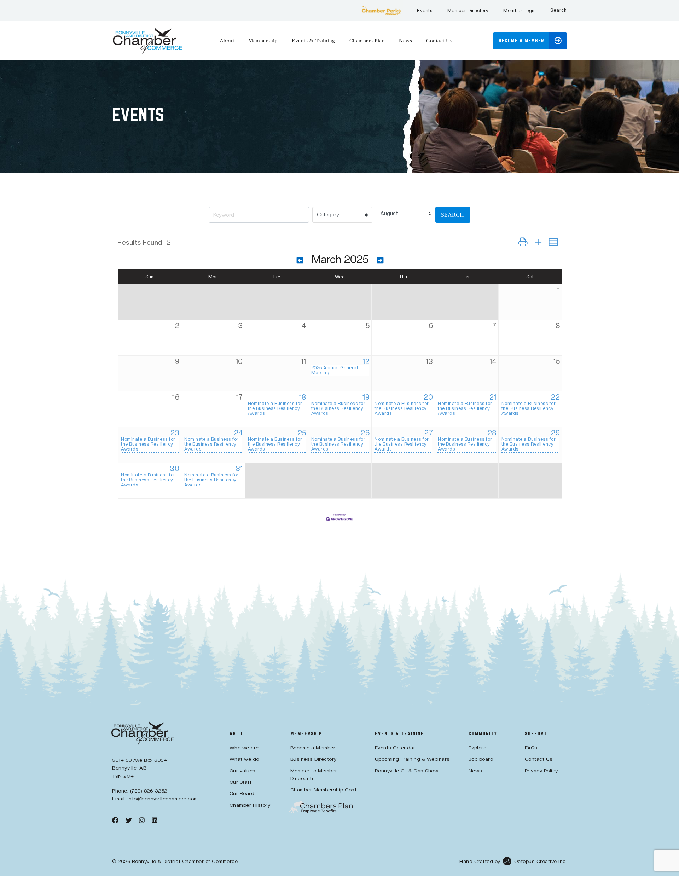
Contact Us (439, 40)
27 (428, 433)
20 (428, 397)
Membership (263, 40)
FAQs (531, 747)
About (227, 40)
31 (239, 468)
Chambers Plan (367, 40)
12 (366, 361)
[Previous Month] (300, 260)
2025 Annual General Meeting (334, 370)
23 (174, 433)
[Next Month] (380, 260)
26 (365, 433)
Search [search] (452, 215)
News (405, 40)
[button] (558, 10)
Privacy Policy (541, 770)
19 (366, 397)
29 (555, 433)
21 (493, 397)
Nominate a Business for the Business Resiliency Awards (275, 408)
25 (302, 433)
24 (238, 433)
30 (174, 468)
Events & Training (313, 40)
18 (302, 397)
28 (492, 433)
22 (555, 397)
